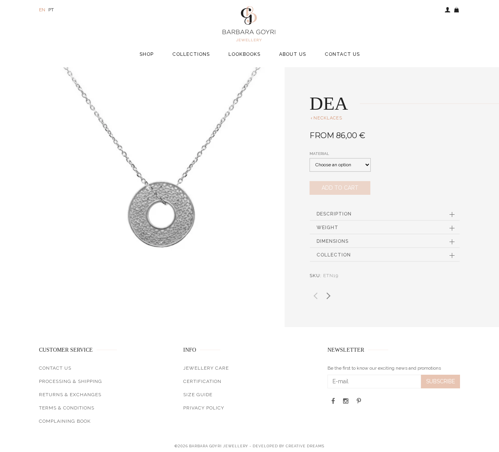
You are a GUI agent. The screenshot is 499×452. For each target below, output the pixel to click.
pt (51, 9)
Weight (327, 227)
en (42, 9)
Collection (334, 255)
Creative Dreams (305, 446)
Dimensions (333, 241)
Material (319, 153)
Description (334, 214)
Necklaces (326, 118)
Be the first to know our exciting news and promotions (384, 368)
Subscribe (440, 381)
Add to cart (340, 188)
